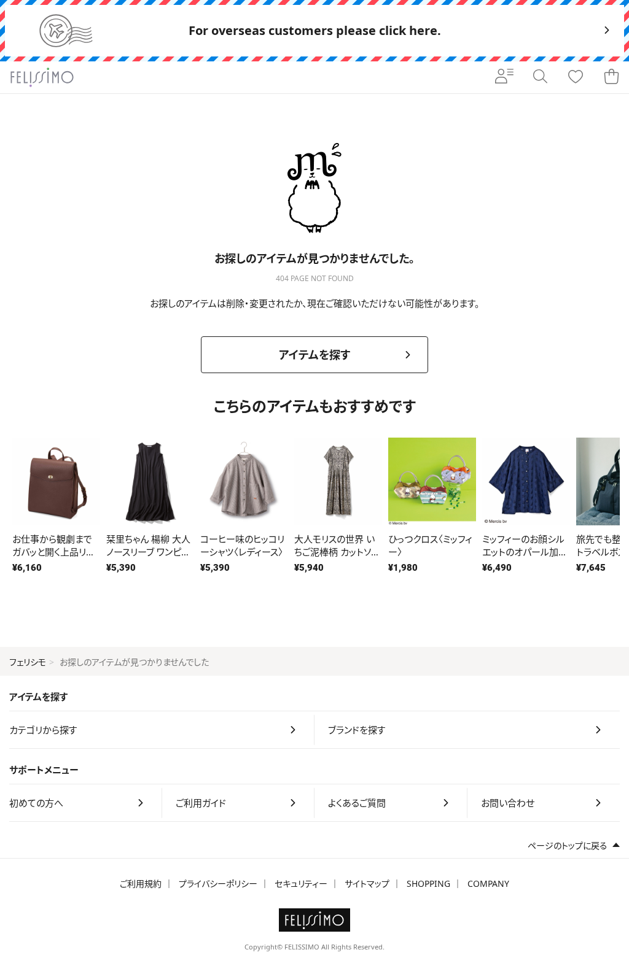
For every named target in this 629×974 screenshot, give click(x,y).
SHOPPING (428, 883)
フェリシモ (27, 662)
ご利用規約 (141, 883)
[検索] (540, 77)
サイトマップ (367, 883)
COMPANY (488, 883)
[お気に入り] (575, 77)
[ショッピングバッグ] (611, 77)
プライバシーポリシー (218, 883)
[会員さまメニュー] (504, 77)
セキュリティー (301, 883)
